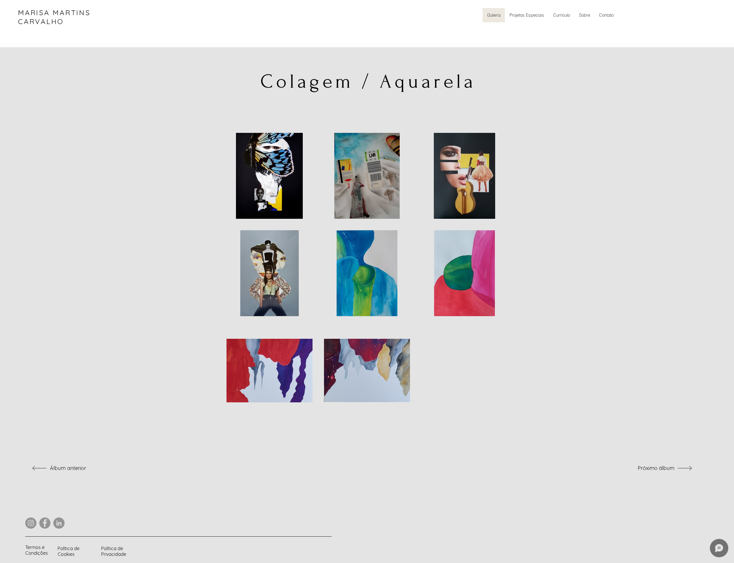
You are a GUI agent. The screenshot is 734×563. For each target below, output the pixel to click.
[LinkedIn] (59, 523)
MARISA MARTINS (54, 12)
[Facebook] (44, 523)
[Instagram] (30, 523)
